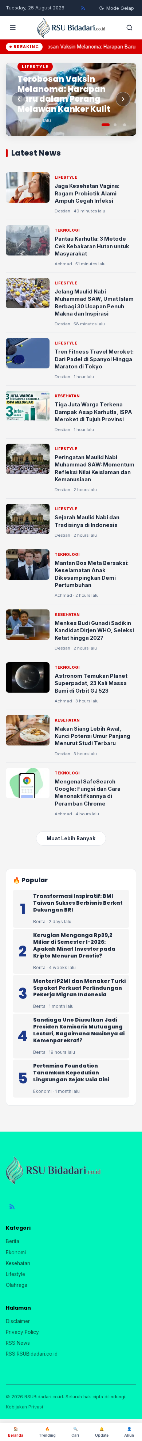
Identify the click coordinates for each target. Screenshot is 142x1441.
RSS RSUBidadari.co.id (32, 1354)
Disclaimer (18, 1321)
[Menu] (13, 27)
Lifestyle (15, 1274)
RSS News (18, 1343)
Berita (12, 1241)
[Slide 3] (124, 125)
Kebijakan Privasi (24, 1407)
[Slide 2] (115, 125)
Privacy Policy (22, 1332)
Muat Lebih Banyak (71, 838)
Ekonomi (16, 1252)
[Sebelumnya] (19, 99)
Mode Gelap (120, 8)
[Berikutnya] (123, 99)
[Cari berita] (129, 27)
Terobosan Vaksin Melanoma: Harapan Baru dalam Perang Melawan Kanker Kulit (63, 94)
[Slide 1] (105, 125)
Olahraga (16, 1285)
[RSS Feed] (83, 8)
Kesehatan (18, 1263)
